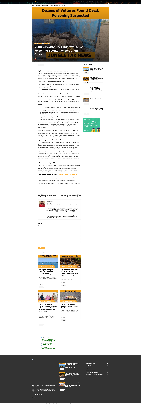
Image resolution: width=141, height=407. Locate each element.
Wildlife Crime (37, 5)
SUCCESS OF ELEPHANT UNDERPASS (68, 175)
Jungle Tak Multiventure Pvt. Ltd (64, 403)
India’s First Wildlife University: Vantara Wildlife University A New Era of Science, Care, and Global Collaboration (48, 308)
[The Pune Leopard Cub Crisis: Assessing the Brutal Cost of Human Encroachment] (86, 110)
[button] (106, 3)
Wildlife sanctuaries (45, 43)
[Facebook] (33, 1)
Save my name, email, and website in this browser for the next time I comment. (54, 244)
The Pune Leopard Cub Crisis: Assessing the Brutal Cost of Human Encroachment (96, 110)
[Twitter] (38, 1)
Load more (59, 329)
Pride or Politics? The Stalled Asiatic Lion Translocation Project (47, 196)
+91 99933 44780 (49, 344)
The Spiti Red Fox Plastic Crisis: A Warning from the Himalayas (69, 306)
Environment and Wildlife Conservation (45, 266)
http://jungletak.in (49, 203)
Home (33, 5)
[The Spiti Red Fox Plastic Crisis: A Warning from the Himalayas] (70, 296)
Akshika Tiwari (40, 59)
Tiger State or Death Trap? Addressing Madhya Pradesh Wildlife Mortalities (70, 271)
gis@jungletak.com (48, 343)
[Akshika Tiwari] (35, 59)
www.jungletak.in (49, 345)
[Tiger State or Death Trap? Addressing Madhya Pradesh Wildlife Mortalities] (70, 261)
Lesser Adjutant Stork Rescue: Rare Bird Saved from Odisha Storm (70, 196)
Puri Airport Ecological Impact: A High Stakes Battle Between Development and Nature (47, 272)
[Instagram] (36, 1)
